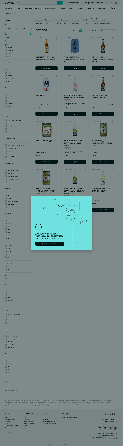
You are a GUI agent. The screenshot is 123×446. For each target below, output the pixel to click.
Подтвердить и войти (49, 244)
